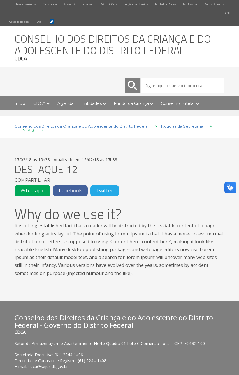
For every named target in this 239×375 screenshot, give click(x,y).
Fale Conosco (98, 117)
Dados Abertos (214, 4)
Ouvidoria (50, 4)
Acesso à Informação (78, 4)
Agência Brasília (136, 4)
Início (20, 103)
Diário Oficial (109, 4)
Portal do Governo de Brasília (176, 4)
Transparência (26, 4)
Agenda (65, 103)
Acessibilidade (19, 22)
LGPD (226, 13)
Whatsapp (32, 190)
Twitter (104, 190)
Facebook (70, 190)
